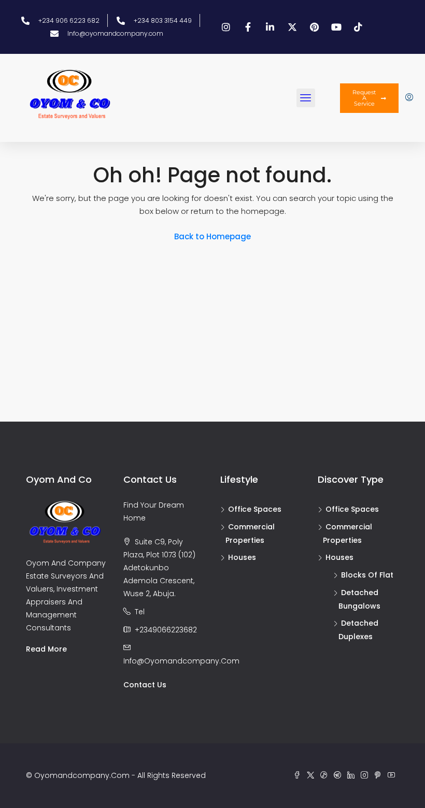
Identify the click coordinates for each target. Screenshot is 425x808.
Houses (242, 557)
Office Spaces (254, 509)
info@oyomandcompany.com (181, 661)
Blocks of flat (367, 575)
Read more (46, 649)
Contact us (144, 685)
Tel (140, 612)
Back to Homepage (212, 236)
